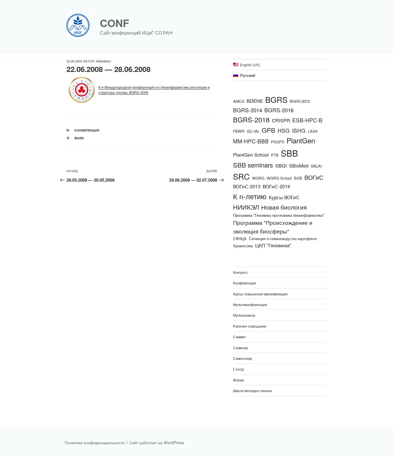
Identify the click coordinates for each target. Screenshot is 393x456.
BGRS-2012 (300, 101)
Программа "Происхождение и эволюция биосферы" (272, 227)
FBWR (239, 131)
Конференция (87, 130)
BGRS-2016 (278, 110)
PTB (274, 155)
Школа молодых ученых (252, 390)
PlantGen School (251, 154)
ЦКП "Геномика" (273, 245)
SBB (289, 153)
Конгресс (240, 272)
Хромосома (243, 245)
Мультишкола (244, 315)
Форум (238, 379)
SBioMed (298, 165)
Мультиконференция (250, 304)
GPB (268, 130)
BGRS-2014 (247, 110)
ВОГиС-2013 (246, 186)
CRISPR (281, 120)
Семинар (240, 347)
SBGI (281, 165)
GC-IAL (253, 131)
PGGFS (277, 142)
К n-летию (249, 196)
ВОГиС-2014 (276, 186)
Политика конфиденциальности (95, 442)
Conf (114, 22)
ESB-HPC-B (307, 120)
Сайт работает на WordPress (156, 442)
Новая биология (284, 207)
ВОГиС (313, 177)
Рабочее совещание (249, 326)
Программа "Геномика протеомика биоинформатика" (278, 215)
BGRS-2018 (251, 119)
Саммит (239, 336)
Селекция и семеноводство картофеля (283, 238)
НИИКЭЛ (246, 206)
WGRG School (279, 178)
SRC (241, 176)
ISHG (299, 130)
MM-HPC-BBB (251, 141)
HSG (284, 130)
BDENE (255, 100)
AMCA (238, 101)
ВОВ (298, 178)
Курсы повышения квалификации (260, 293)
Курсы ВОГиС (284, 197)
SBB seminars (253, 164)
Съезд (238, 368)
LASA (313, 131)
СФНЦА (240, 238)
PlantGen (301, 140)
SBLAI (316, 166)
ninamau (103, 61)
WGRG (258, 178)
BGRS (79, 138)
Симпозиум (242, 358)
